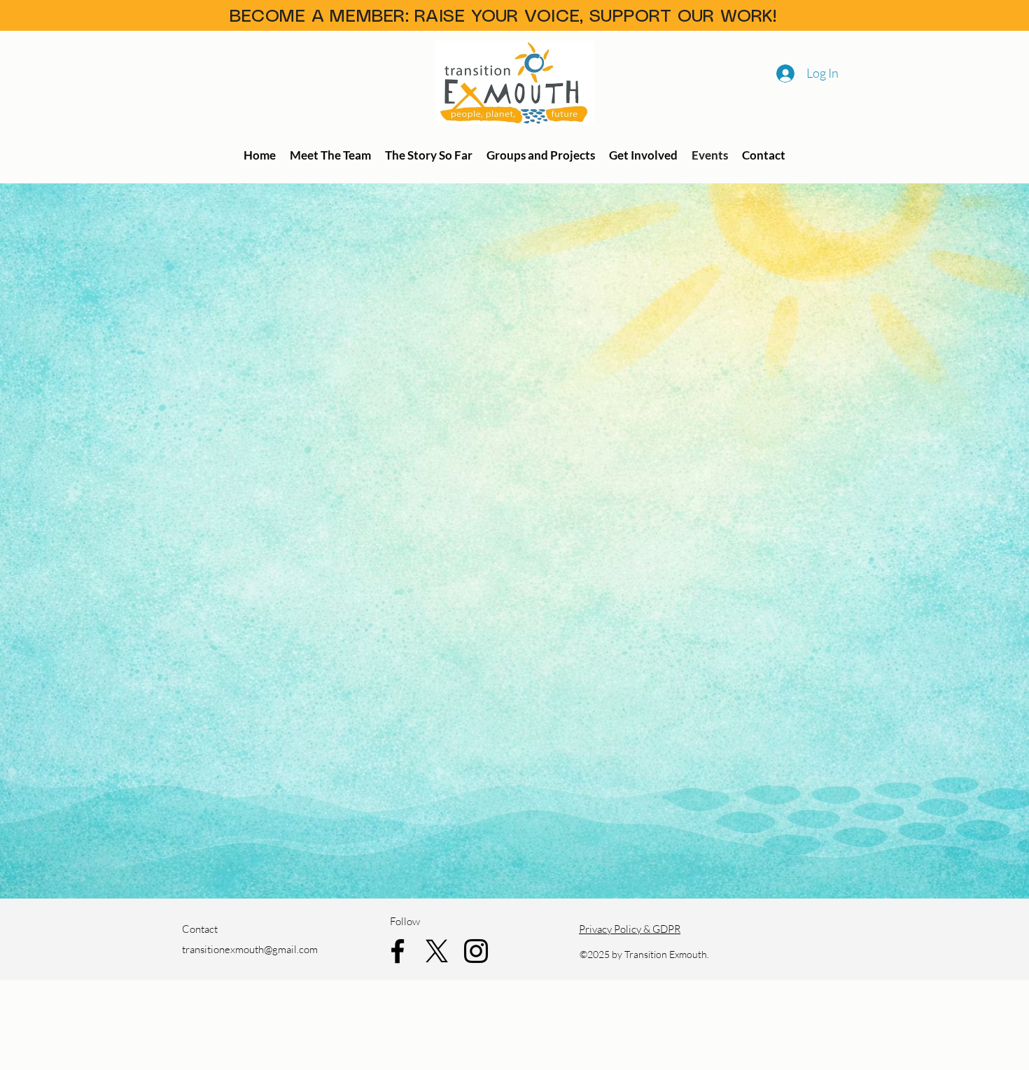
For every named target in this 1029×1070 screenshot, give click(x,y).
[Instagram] (476, 951)
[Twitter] (437, 951)
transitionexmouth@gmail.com (250, 949)
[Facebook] (398, 951)
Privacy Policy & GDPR (629, 929)
